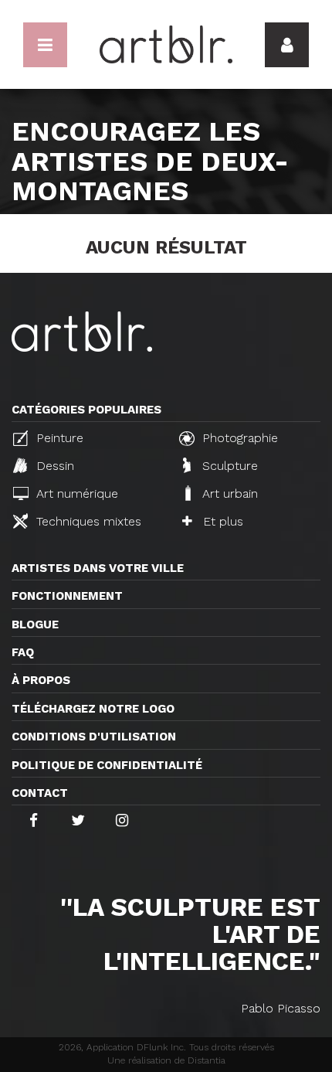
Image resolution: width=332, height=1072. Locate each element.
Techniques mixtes (86, 521)
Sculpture (228, 465)
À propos (41, 680)
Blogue (35, 624)
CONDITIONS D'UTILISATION (94, 737)
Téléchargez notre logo (93, 709)
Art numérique (75, 493)
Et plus (221, 521)
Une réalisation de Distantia (166, 1060)
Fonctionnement (67, 596)
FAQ (23, 652)
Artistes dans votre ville (98, 568)
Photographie (238, 438)
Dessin (53, 465)
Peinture (57, 438)
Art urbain (228, 493)
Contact (40, 793)
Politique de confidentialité (107, 765)
